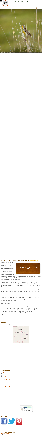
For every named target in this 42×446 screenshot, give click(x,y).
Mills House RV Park (5, 433)
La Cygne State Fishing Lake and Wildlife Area (12, 376)
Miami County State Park (8, 372)
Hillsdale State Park (6, 386)
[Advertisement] (10, 404)
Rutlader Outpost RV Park (6, 438)
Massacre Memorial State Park (9, 382)
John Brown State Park (7, 379)
